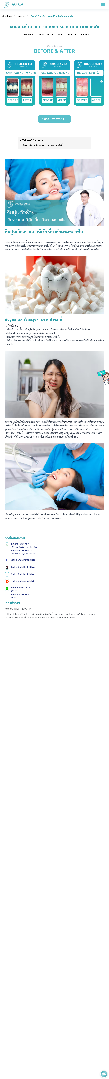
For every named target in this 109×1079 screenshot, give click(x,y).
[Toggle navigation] (103, 4)
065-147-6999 (30, 546)
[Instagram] (7, 574)
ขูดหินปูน (49, 429)
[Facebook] (7, 560)
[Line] (7, 588)
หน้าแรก (8, 16)
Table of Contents (32, 140)
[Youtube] (7, 581)
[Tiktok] (7, 567)
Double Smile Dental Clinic (23, 559)
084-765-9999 (17, 553)
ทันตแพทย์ (67, 421)
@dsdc (14, 590)
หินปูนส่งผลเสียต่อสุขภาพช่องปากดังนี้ (42, 145)
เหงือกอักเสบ (12, 325)
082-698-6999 (30, 553)
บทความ (21, 16)
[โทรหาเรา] (7, 544)
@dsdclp (14, 597)
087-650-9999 (17, 546)
